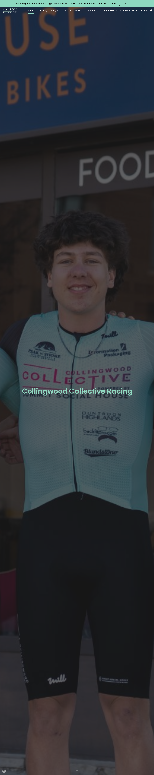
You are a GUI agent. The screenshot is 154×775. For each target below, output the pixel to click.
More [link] (142, 10)
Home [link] (31, 10)
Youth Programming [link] (46, 10)
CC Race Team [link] (91, 10)
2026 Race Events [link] (128, 10)
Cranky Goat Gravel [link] (71, 10)
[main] (77, 391)
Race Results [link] (110, 10)
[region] (77, 3)
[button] (151, 10)
